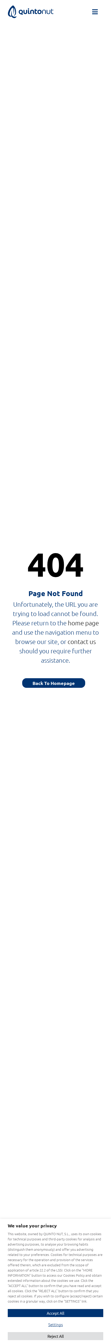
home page (83, 623)
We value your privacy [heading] (32, 1225)
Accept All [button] (55, 1313)
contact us (82, 641)
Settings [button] (55, 1324)
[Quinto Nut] (31, 8)
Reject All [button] (55, 1336)
